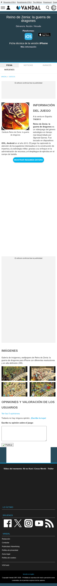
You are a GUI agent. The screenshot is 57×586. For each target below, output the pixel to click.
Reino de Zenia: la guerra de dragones (28, 19)
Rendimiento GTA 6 (24, 2)
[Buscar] (47, 7)
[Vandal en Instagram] (28, 523)
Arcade (37, 26)
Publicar (8, 445)
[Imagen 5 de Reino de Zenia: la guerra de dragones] (14, 373)
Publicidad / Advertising (11, 546)
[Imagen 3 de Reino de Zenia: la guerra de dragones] (14, 389)
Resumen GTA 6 (9, 2)
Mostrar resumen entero (28, 160)
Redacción (6, 539)
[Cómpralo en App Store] (44, 34)
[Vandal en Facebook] (7, 523)
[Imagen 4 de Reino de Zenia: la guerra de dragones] (42, 373)
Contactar (5, 542)
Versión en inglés (28, 574)
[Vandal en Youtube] (39, 523)
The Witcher (37, 2)
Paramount (47, 2)
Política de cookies (9, 558)
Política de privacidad (10, 550)
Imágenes (9, 70)
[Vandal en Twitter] (18, 523)
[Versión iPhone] (28, 36)
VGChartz (5, 565)
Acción (29, 26)
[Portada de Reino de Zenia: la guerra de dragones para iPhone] (15, 116)
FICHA (9, 65)
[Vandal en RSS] (49, 523)
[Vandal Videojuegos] (28, 7)
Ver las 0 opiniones (11, 413)
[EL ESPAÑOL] (54, 7)
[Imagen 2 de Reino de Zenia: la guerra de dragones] (42, 389)
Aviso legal (6, 554)
